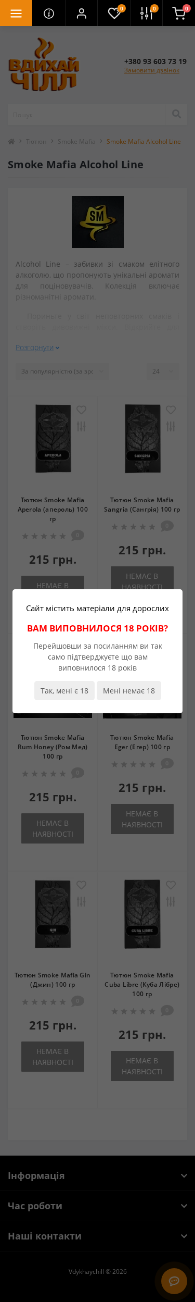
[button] (81, 13)
